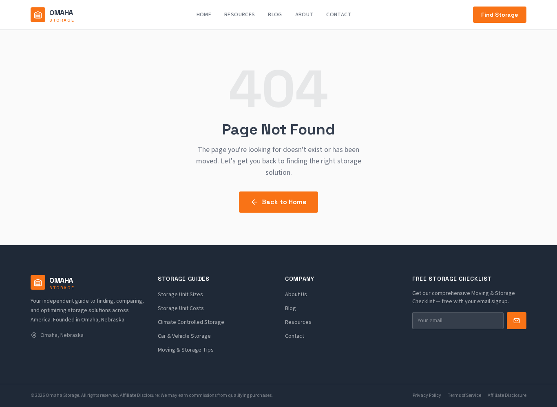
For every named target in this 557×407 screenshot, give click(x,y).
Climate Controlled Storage (191, 322)
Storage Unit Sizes (180, 294)
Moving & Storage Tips (186, 350)
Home (204, 15)
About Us (296, 294)
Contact (338, 15)
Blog (275, 15)
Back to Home (284, 202)
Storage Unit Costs (181, 308)
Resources (239, 15)
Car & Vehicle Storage (184, 336)
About (304, 15)
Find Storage (499, 14)
